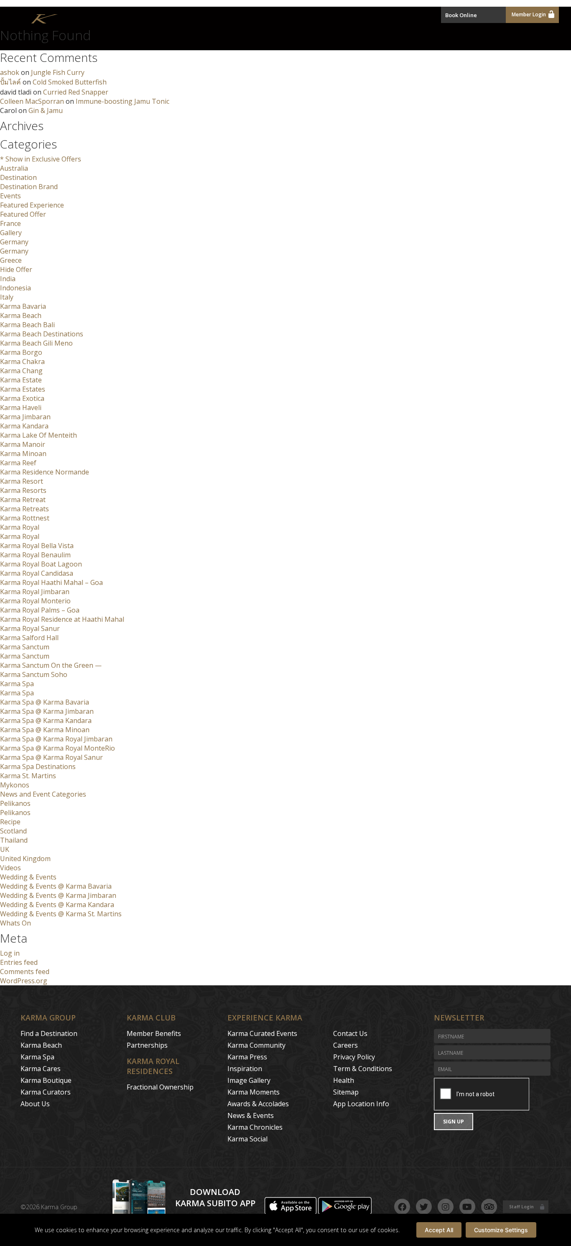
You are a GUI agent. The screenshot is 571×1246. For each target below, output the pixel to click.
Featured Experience (32, 205)
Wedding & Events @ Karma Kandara (57, 904)
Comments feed (24, 971)
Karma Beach (20, 315)
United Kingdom (25, 858)
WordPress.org (23, 980)
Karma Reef (18, 462)
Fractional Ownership (160, 1087)
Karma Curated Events (262, 1033)
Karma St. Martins (28, 775)
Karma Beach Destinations (41, 333)
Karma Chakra (22, 361)
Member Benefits (154, 1033)
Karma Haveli (20, 407)
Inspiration (244, 1068)
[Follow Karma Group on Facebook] (402, 1207)
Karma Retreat (23, 499)
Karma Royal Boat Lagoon (41, 564)
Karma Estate (21, 380)
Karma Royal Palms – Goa (39, 610)
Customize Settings (501, 1229)
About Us (35, 1103)
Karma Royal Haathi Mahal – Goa (51, 582)
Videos (10, 867)
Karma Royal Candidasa (36, 573)
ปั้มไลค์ (10, 82)
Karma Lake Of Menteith (38, 435)
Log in (10, 953)
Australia (14, 168)
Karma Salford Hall (29, 637)
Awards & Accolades (258, 1103)
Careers (345, 1045)
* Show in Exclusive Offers (40, 159)
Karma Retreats (24, 508)
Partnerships (147, 1045)
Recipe (10, 821)
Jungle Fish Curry (57, 72)
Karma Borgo (21, 352)
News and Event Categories (43, 794)
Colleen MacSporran (32, 101)
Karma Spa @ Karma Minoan (44, 729)
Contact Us (350, 1033)
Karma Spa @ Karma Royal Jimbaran (56, 738)
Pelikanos (15, 803)
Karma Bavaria (23, 306)
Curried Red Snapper (75, 92)
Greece (11, 260)
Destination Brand (29, 186)
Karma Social (247, 1138)
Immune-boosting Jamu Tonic (122, 101)
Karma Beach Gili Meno (36, 343)
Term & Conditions (362, 1068)
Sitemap (346, 1092)
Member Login (529, 14)
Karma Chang (21, 370)
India (7, 278)
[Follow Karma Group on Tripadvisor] (489, 1207)
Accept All (439, 1229)
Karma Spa (17, 683)
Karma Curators (45, 1092)
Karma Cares (40, 1068)
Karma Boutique (45, 1080)
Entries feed (19, 962)
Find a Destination (48, 1033)
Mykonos (14, 785)
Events (10, 195)
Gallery (11, 232)
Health (343, 1080)
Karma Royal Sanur (30, 628)
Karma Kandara (24, 426)
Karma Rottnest (24, 518)
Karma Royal (19, 527)
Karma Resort (21, 481)
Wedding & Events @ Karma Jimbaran (58, 895)
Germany (14, 241)
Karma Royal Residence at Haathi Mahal (62, 619)
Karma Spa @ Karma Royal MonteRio (57, 748)
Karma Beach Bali (27, 324)
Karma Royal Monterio (35, 600)
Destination (18, 177)
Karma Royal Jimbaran (34, 591)
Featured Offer (23, 214)
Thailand (14, 840)
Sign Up (453, 1121)
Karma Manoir (22, 444)
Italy (6, 297)
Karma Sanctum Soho (33, 674)
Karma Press (247, 1056)
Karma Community (256, 1045)
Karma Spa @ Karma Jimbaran (47, 711)
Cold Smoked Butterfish (70, 82)
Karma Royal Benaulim (35, 554)
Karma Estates (22, 389)
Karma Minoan (23, 453)
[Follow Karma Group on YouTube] (467, 1207)
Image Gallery (248, 1080)
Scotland (13, 831)
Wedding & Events (28, 877)
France (10, 223)
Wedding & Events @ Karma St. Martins (61, 913)
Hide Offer (16, 269)
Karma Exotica (22, 398)
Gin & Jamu (45, 110)
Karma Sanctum (24, 646)
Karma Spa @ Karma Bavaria (44, 702)
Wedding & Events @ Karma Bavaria (56, 886)
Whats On (15, 923)
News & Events (250, 1115)
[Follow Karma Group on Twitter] (424, 1207)
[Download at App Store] (291, 1212)
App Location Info (361, 1103)
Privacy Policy (354, 1056)
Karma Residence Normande (44, 472)
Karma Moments (253, 1092)
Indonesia (15, 287)
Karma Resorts (23, 490)
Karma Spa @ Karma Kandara (46, 720)
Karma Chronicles (255, 1127)
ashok (9, 72)
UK (4, 849)
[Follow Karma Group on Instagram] (446, 1207)
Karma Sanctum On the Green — (51, 665)
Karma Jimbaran (25, 416)
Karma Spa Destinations (38, 766)
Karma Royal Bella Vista (37, 545)
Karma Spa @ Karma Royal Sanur (51, 757)
